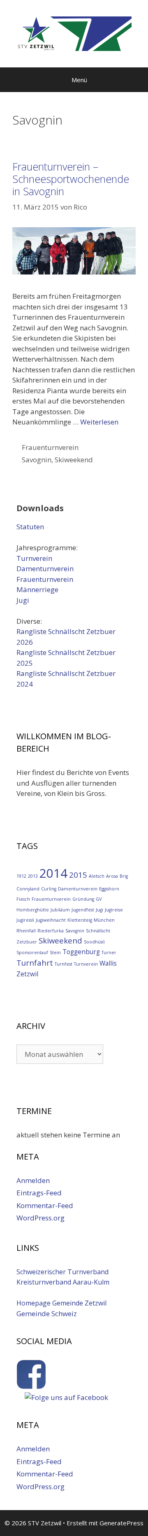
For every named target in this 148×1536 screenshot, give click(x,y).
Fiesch (23, 899)
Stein (55, 952)
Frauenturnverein (50, 447)
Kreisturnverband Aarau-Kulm (62, 1282)
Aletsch (96, 876)
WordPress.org (40, 1217)
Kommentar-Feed (44, 1205)
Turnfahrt (34, 962)
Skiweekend (74, 459)
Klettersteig (79, 920)
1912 (21, 876)
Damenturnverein (45, 568)
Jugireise (114, 910)
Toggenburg (81, 951)
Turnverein (34, 558)
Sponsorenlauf (32, 952)
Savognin (36, 459)
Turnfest (63, 964)
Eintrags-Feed (39, 1192)
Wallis (108, 963)
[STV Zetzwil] (74, 33)
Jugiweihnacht (51, 920)
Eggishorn (109, 889)
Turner (109, 952)
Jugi (22, 600)
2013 (33, 876)
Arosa (112, 876)
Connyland (27, 889)
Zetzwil (27, 973)
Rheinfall (26, 931)
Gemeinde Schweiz (46, 1313)
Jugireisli (25, 920)
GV (99, 899)
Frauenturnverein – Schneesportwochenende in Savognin (70, 178)
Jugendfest (83, 910)
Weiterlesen (99, 422)
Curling (48, 889)
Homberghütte (32, 910)
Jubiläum (60, 910)
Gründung (83, 899)
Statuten (30, 526)
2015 (78, 874)
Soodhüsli (94, 942)
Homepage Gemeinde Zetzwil (61, 1303)
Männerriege (37, 589)
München (104, 920)
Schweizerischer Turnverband (62, 1271)
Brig (124, 876)
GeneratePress (121, 1523)
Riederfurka (50, 931)
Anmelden (33, 1180)
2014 (53, 873)
